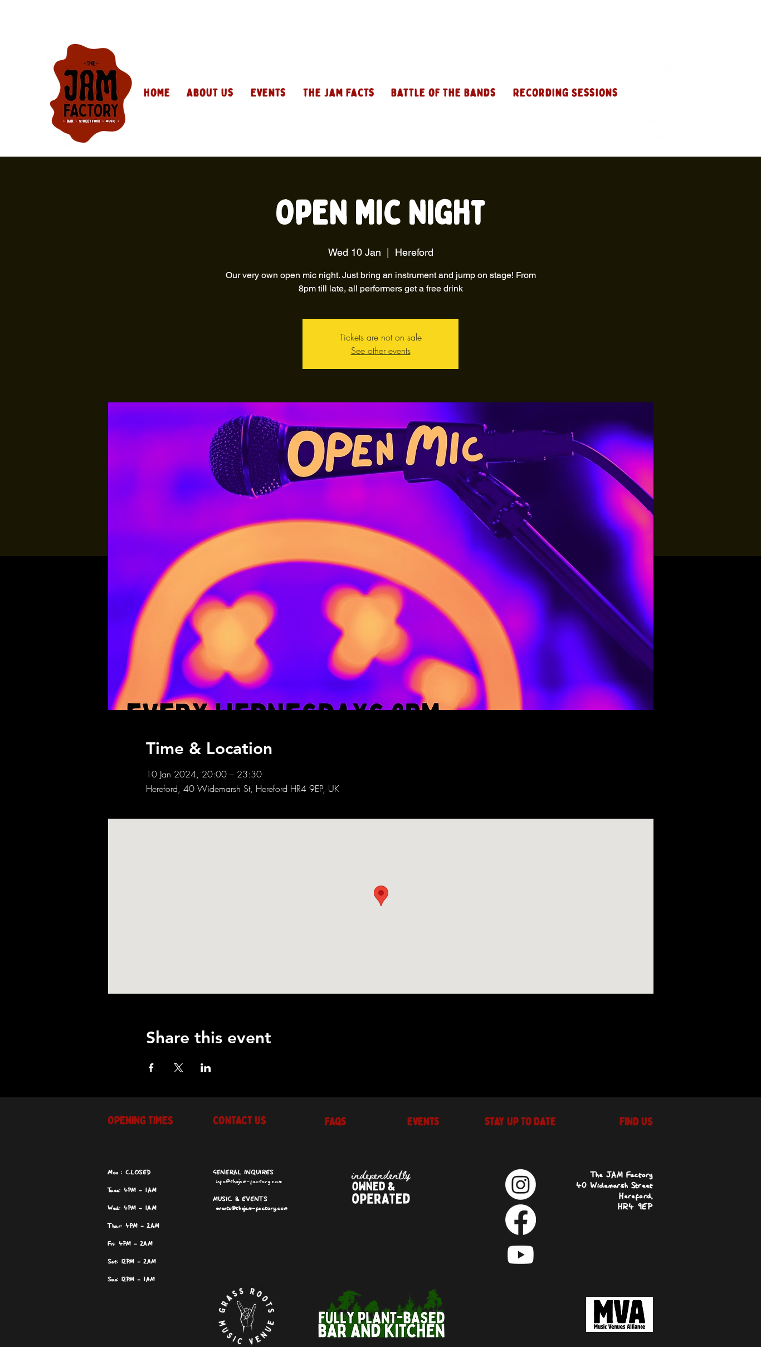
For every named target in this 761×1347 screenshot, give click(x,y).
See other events (381, 350)
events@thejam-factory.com (251, 1208)
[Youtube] (658, 128)
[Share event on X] (178, 1067)
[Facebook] (658, 93)
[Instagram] (658, 58)
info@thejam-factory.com (249, 1181)
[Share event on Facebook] (151, 1067)
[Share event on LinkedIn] (206, 1067)
